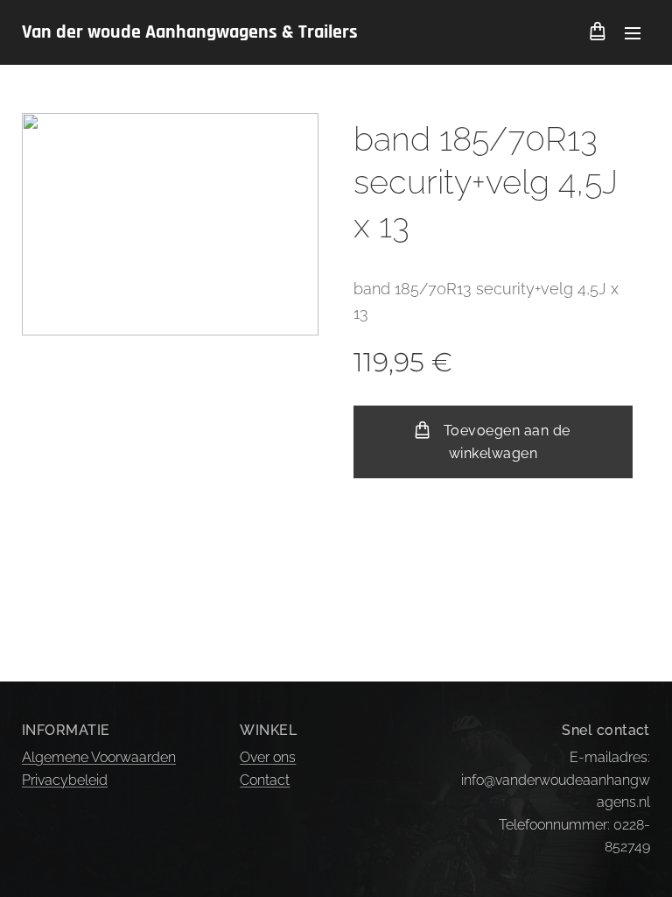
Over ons (268, 757)
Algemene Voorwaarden (99, 757)
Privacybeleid (65, 780)
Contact (265, 780)
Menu (632, 32)
